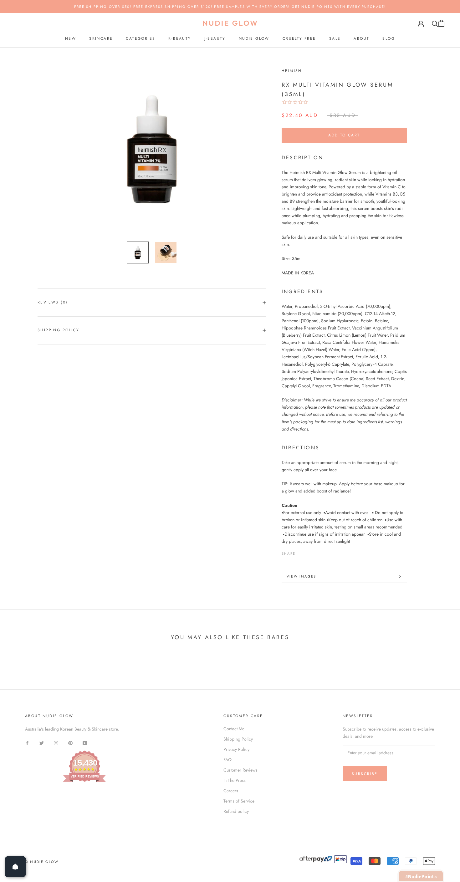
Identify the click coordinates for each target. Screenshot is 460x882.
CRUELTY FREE (299, 38)
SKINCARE (101, 38)
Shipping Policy (58, 330)
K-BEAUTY (179, 38)
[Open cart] (441, 23)
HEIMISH (292, 71)
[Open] (15, 866)
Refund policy (236, 811)
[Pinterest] (317, 552)
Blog (388, 38)
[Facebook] (301, 552)
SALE (335, 38)
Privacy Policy (236, 749)
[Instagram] (56, 742)
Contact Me (233, 729)
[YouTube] (85, 742)
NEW (70, 38)
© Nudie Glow (42, 861)
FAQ (227, 760)
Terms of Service (238, 801)
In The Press (234, 780)
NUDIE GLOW (254, 38)
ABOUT (361, 38)
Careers (230, 791)
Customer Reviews (240, 770)
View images (301, 576)
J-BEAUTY (215, 38)
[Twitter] (309, 552)
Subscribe (365, 774)
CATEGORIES (140, 38)
